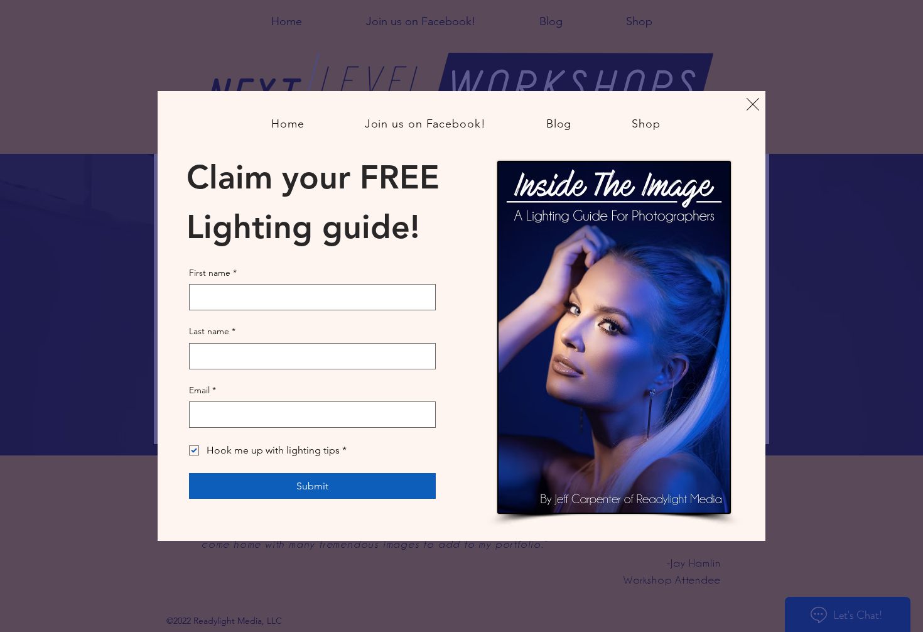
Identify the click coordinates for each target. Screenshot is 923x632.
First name (213, 272)
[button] (753, 104)
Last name (212, 331)
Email (202, 390)
